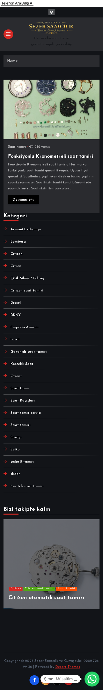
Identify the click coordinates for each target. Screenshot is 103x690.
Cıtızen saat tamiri (26, 290)
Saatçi (16, 437)
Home (12, 61)
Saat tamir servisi (25, 413)
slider (15, 474)
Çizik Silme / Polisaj (27, 278)
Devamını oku (23, 200)
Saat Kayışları (22, 401)
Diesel (15, 303)
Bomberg (18, 242)
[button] (92, 679)
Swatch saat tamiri (27, 486)
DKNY (15, 315)
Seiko (15, 449)
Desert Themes (67, 667)
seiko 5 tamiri (22, 462)
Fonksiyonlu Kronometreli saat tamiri (50, 156)
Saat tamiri (17, 147)
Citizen (16, 254)
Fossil (15, 339)
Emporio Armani (24, 327)
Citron (15, 266)
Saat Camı (19, 388)
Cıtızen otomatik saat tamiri (46, 597)
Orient (16, 376)
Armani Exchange (25, 229)
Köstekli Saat (21, 364)
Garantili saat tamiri (28, 352)
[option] (52, 564)
